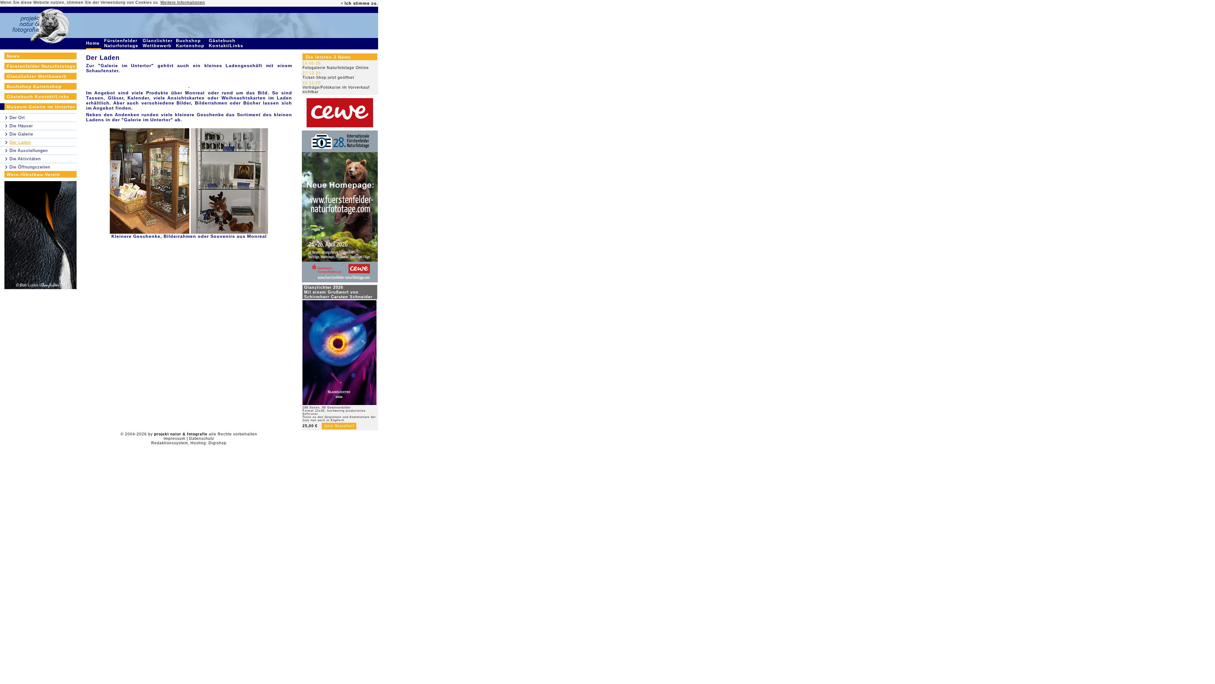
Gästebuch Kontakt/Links (227, 43)
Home (93, 43)
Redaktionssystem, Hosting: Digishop (189, 443)
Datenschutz (201, 438)
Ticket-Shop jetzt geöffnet (328, 77)
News (13, 56)
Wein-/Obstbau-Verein (33, 174)
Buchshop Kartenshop (191, 43)
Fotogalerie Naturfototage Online (335, 68)
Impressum (174, 438)
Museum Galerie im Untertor (41, 106)
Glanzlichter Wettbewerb (158, 43)
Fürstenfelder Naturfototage (122, 43)
